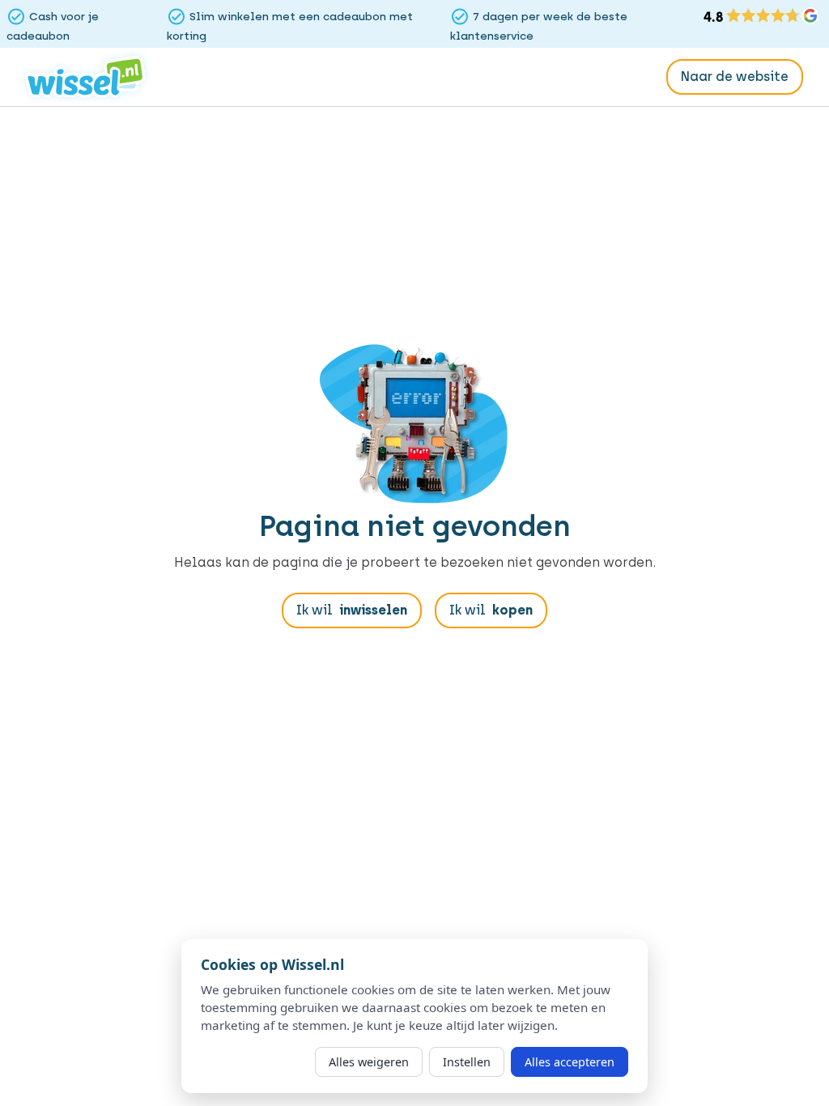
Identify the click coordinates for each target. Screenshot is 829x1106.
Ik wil (351, 610)
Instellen (467, 1062)
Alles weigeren (369, 1062)
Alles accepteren (569, 1062)
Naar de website (735, 76)
